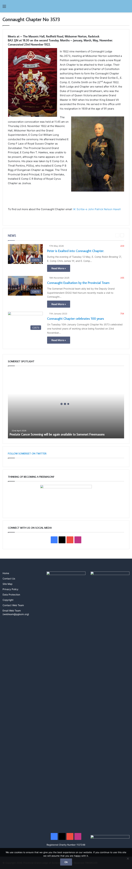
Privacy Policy (10, 589)
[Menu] (4, 7)
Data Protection (11, 594)
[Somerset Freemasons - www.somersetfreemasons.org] (66, 6)
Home (6, 573)
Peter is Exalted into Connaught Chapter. (75, 250)
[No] (127, 858)
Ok (66, 862)
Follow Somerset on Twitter (27, 453)
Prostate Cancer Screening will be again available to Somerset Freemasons (57, 434)
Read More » (58, 268)
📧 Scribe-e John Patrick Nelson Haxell (97, 209)
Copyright (8, 600)
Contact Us (9, 578)
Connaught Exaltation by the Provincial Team (78, 282)
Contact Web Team (13, 605)
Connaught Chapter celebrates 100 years (75, 318)
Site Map (7, 584)
